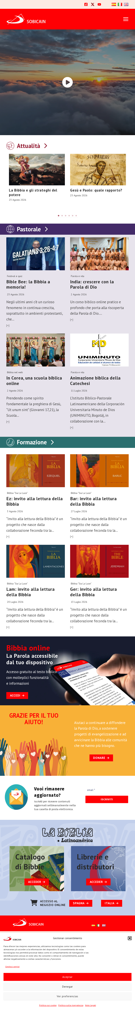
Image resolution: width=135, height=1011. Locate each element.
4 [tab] (69, 215)
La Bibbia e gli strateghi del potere (33, 192)
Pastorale (29, 229)
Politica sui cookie (48, 1005)
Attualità (28, 146)
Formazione (32, 442)
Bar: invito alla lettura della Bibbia (93, 501)
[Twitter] (92, 4)
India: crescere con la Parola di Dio (92, 284)
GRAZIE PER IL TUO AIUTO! (33, 718)
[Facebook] (86, 4)
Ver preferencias (67, 996)
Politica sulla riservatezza (70, 1005)
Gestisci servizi (12, 966)
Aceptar (67, 977)
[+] (7, 325)
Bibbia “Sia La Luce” (17, 493)
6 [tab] (76, 215)
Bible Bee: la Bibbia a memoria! (28, 284)
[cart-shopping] (34, 902)
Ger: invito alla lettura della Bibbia (93, 591)
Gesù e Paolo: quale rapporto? (96, 190)
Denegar (67, 986)
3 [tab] (66, 215)
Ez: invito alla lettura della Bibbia (34, 501)
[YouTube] (99, 4)
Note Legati (90, 1005)
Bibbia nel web (15, 372)
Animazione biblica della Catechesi (95, 380)
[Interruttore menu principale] (125, 19)
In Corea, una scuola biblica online (34, 380)
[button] (129, 938)
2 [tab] (62, 215)
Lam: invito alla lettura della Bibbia (30, 591)
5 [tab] (73, 215)
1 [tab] (58, 215)
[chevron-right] (45, 144)
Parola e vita (77, 276)
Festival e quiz (14, 276)
